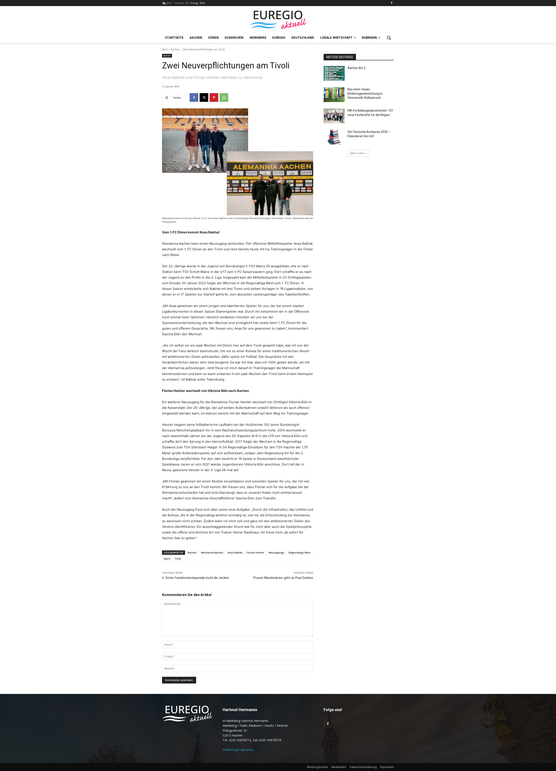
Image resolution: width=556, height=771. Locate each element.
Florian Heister (255, 552)
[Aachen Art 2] (334, 73)
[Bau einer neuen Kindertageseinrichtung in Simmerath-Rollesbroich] (334, 94)
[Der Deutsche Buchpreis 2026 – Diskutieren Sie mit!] (334, 137)
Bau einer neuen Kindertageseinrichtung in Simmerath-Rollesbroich (365, 93)
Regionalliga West (299, 552)
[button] (389, 37)
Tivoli (178, 558)
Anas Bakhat (235, 552)
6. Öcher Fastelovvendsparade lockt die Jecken (195, 578)
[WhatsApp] (224, 97)
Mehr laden (357, 153)
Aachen (175, 49)
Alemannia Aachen (212, 552)
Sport (167, 558)
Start (165, 49)
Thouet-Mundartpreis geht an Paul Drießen (283, 578)
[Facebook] (391, 3)
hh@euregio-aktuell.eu (238, 750)
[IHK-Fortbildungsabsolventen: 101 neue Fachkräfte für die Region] (334, 116)
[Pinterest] (214, 97)
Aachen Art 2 (357, 68)
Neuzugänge (276, 552)
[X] (204, 97)
